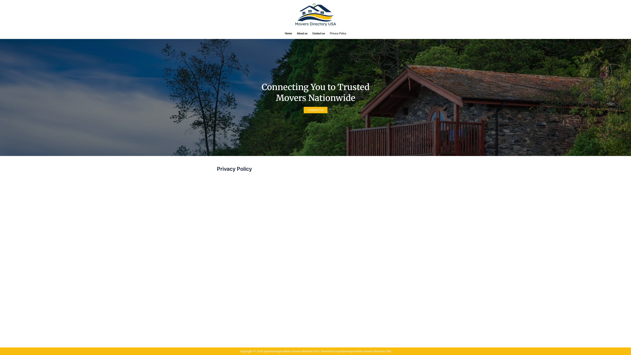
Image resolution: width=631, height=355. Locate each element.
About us (302, 33)
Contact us (318, 33)
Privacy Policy (338, 33)
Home (288, 33)
